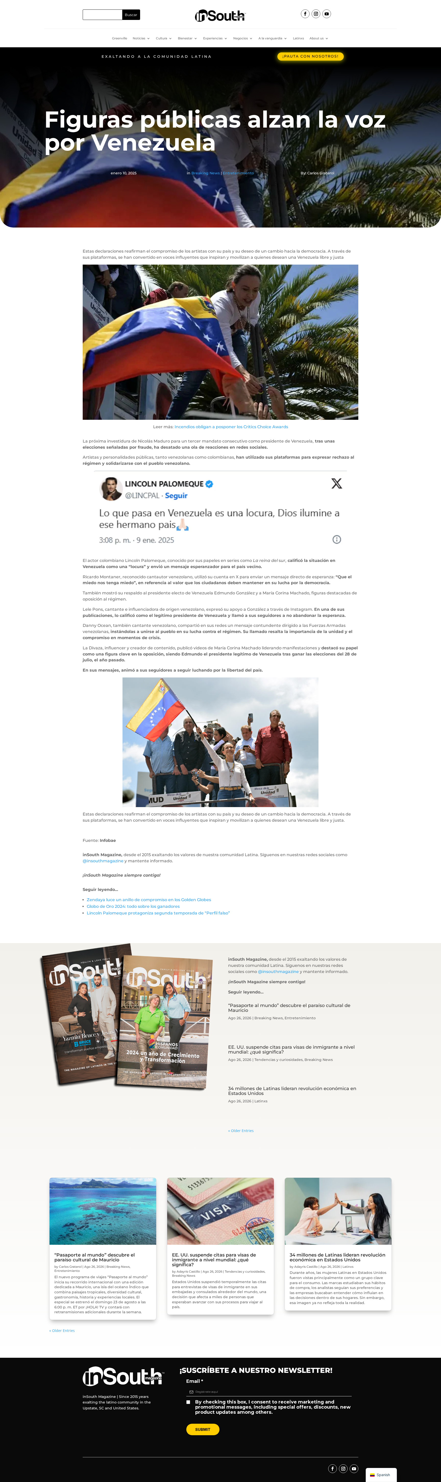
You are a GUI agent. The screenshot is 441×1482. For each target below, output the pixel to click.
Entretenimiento (238, 173)
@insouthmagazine (103, 860)
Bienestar (185, 38)
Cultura (161, 38)
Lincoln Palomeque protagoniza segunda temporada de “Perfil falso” (158, 913)
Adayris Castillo (188, 1271)
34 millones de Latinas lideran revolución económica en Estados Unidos (292, 1091)
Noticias (139, 38)
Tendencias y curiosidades (278, 1059)
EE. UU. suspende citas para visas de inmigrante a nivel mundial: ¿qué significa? (291, 1049)
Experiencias (213, 38)
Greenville (119, 38)
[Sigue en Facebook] (305, 13)
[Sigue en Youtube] (326, 13)
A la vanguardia (270, 38)
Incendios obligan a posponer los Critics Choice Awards (231, 426)
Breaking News (205, 173)
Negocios (240, 38)
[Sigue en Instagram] (316, 13)
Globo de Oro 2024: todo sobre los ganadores (133, 906)
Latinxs (298, 38)
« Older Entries (241, 1130)
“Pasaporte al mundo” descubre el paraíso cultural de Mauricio (289, 1008)
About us (317, 38)
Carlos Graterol (70, 1267)
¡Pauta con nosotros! (311, 56)
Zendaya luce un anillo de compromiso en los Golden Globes (149, 899)
